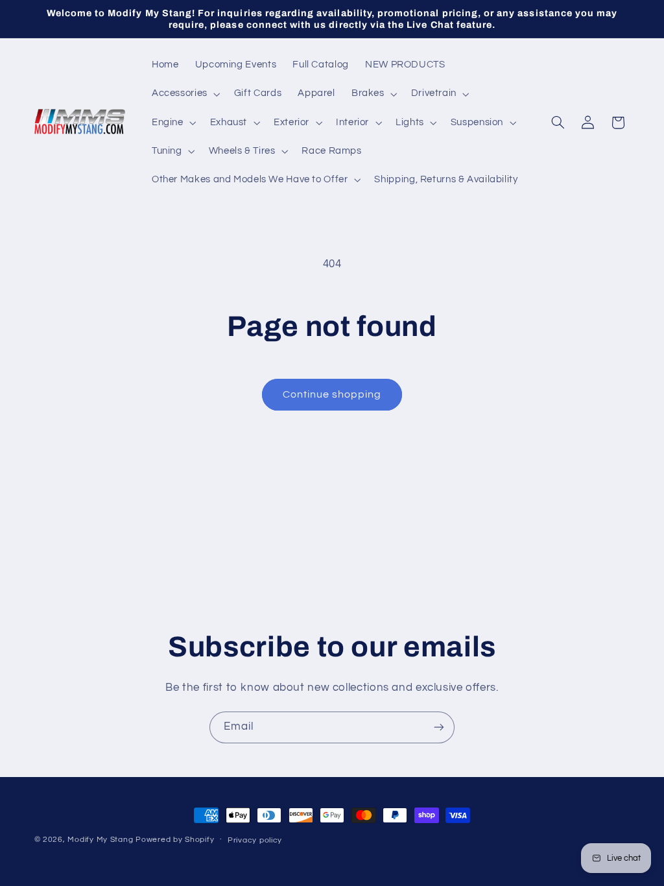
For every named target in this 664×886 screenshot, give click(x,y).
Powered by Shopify (175, 839)
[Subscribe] (439, 727)
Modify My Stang (100, 839)
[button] (184, 94)
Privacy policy (255, 840)
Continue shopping (332, 394)
